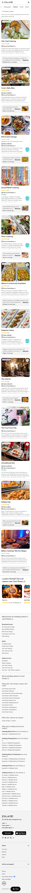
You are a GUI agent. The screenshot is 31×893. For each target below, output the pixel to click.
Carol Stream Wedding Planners (10, 702)
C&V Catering (5, 636)
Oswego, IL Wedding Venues (9, 805)
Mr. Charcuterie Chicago (8, 627)
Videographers (7, 7)
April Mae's (5, 660)
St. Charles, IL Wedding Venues (10, 775)
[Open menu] (3, 2)
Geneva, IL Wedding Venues (9, 777)
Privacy (4, 871)
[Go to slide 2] (14, 37)
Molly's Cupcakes (6, 663)
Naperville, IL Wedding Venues (10, 803)
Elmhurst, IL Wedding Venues (9, 779)
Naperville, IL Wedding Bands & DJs (11, 734)
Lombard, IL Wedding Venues (9, 782)
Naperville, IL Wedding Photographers (12, 747)
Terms (3, 874)
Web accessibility (6, 879)
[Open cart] (28, 2)
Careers (4, 854)
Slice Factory (5, 653)
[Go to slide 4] (17, 37)
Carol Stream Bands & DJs (9, 700)
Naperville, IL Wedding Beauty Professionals (13, 761)
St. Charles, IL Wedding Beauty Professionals (13, 759)
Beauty (27, 7)
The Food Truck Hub (7, 650)
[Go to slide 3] (15, 37)
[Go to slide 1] (13, 37)
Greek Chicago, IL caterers (9, 720)
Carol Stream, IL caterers (8, 11)
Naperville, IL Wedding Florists (10, 768)
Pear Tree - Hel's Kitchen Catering (11, 670)
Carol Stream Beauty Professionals (11, 698)
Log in (3, 823)
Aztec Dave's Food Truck (8, 634)
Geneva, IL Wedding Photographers (11, 750)
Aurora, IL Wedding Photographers (11, 743)
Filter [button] (16, 889)
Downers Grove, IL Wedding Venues (11, 796)
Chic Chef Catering (7, 648)
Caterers (15, 7)
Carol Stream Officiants (8, 691)
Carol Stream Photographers (9, 709)
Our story (4, 849)
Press (3, 857)
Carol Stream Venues (7, 712)
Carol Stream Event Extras (9, 688)
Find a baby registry (7, 827)
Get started (8, 833)
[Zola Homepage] (8, 2)
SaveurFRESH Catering (8, 629)
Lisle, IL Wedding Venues (8, 791)
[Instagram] (11, 838)
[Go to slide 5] (18, 37)
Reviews (4, 852)
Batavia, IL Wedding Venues (9, 784)
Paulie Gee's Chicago (7, 646)
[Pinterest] (5, 838)
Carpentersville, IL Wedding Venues (11, 793)
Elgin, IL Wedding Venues (8, 786)
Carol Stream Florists (7, 705)
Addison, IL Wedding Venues (9, 789)
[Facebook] (3, 838)
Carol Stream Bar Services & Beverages (12, 693)
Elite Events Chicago (7, 631)
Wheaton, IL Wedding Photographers (11, 745)
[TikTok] (13, 838)
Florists (21, 7)
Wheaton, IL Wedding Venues (10, 800)
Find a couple (5, 825)
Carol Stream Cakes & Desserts (10, 695)
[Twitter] (8, 838)
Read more (25, 60)
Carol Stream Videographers (9, 707)
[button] (27, 22)
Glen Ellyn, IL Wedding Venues (10, 798)
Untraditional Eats (6, 643)
